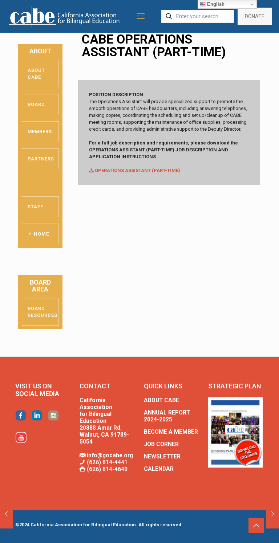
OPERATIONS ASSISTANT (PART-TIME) (137, 170)
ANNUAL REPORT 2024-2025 (167, 416)
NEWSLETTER (162, 456)
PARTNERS (41, 159)
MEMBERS (40, 131)
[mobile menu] (140, 16)
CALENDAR (159, 469)
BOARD (36, 104)
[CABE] (65, 16)
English (215, 4)
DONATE (254, 16)
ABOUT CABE (36, 74)
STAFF (35, 206)
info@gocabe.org (110, 455)
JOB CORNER (161, 444)
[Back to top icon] (256, 525)
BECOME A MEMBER (171, 432)
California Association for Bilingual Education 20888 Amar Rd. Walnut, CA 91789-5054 (104, 421)
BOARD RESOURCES (42, 312)
